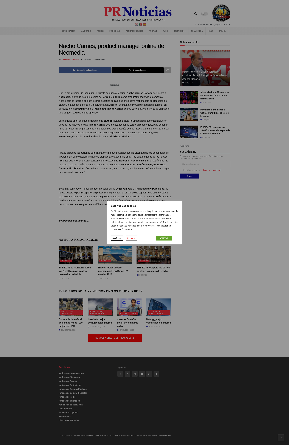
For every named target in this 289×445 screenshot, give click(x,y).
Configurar (117, 238)
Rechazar (131, 238)
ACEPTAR (164, 238)
